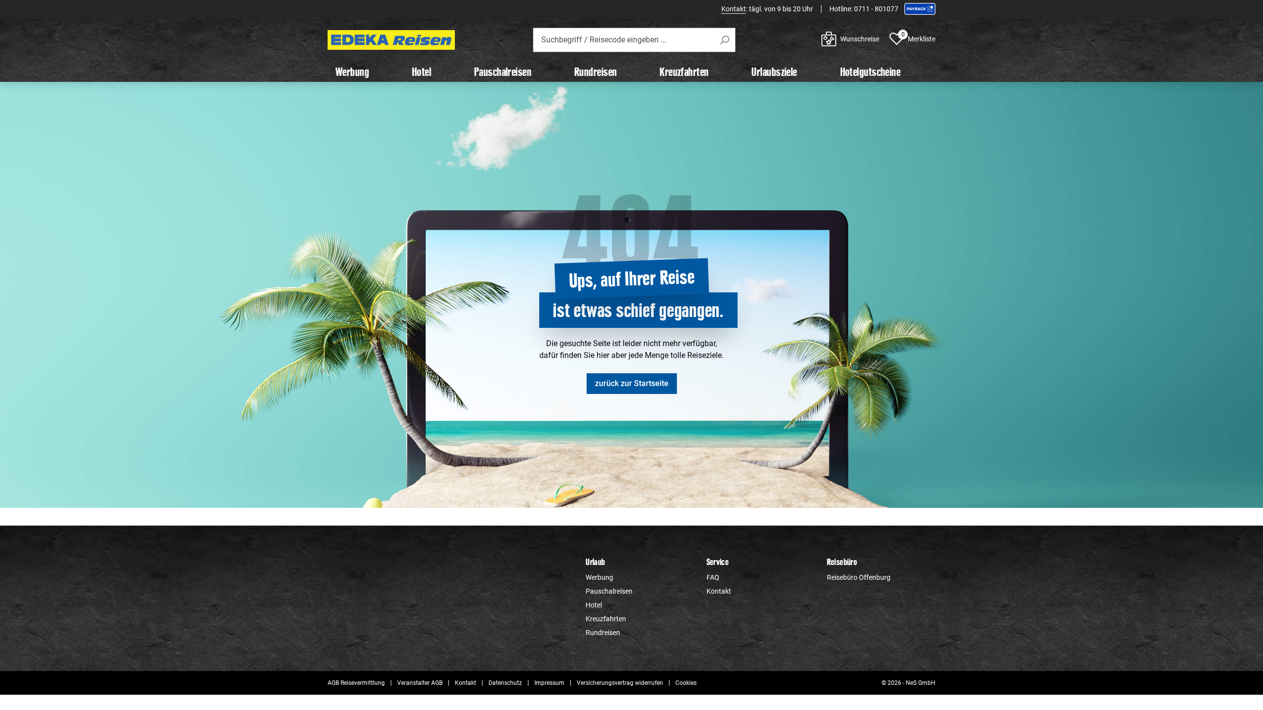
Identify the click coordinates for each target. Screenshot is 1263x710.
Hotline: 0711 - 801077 (863, 9)
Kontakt (733, 9)
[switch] (576, 422)
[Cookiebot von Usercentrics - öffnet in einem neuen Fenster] (799, 239)
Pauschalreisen (609, 591)
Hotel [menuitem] (421, 72)
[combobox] (634, 40)
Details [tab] (632, 272)
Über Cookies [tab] (779, 272)
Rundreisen (603, 633)
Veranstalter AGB (420, 682)
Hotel (594, 605)
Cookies (686, 682)
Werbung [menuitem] (352, 72)
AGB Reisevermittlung (356, 682)
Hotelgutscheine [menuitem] (870, 72)
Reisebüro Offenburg (859, 577)
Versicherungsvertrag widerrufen (620, 682)
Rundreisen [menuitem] (595, 72)
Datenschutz (505, 682)
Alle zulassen (773, 464)
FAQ (712, 577)
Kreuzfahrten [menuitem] (684, 72)
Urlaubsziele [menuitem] (774, 72)
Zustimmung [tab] (484, 273)
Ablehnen (490, 464)
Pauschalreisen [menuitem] (502, 72)
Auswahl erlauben (631, 464)
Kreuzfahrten (606, 619)
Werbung (599, 577)
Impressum (549, 682)
